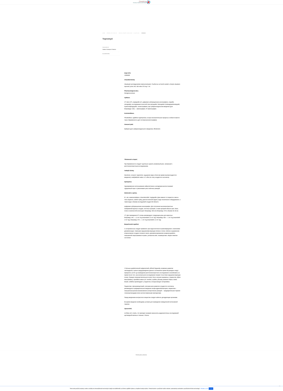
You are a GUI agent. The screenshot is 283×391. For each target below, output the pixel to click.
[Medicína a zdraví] (141, 2)
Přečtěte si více (204, 388)
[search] (180, 2)
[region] (141, 17)
